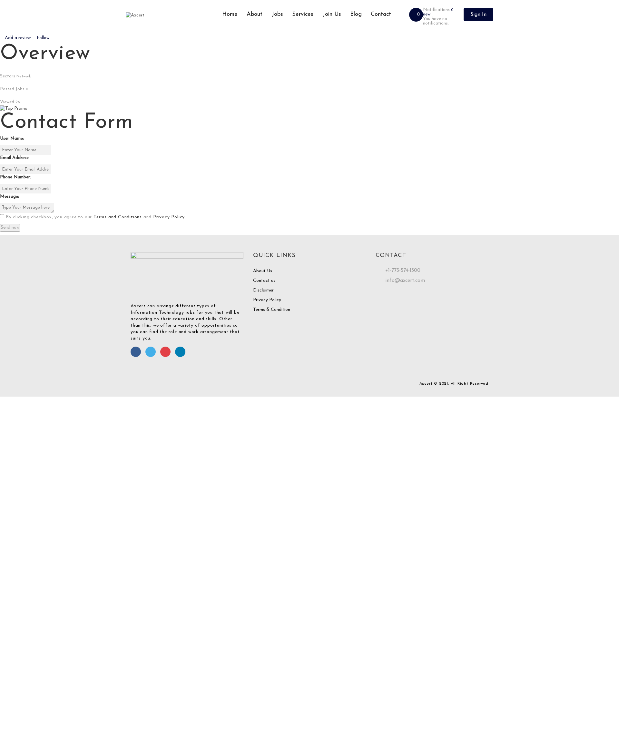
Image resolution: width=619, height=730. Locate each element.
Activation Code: (17, 706)
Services (302, 14)
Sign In (478, 14)
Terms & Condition (271, 309)
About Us (262, 271)
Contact (381, 14)
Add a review (18, 37)
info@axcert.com (405, 280)
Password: (10, 474)
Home (230, 14)
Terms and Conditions (117, 217)
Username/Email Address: (25, 455)
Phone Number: (15, 177)
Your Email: (11, 686)
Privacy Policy (169, 217)
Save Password (15, 519)
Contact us (264, 280)
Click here (381, 670)
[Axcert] (172, 15)
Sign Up (54, 501)
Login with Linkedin (23, 548)
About (254, 14)
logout (127, 412)
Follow (42, 37)
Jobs (277, 14)
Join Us (331, 14)
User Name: (12, 138)
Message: (9, 196)
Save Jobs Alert (15, 627)
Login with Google (22, 541)
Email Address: (14, 157)
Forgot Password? (20, 501)
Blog (356, 14)
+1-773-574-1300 (402, 270)
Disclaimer (263, 290)
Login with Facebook (24, 535)
